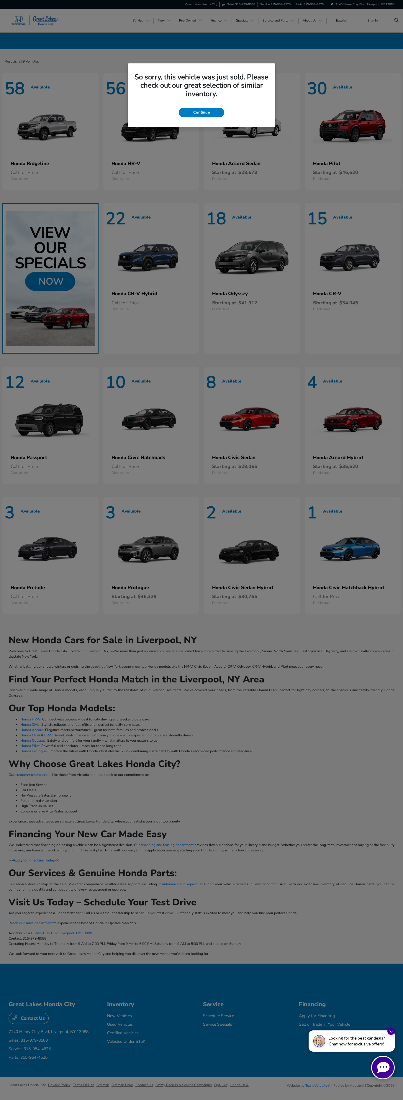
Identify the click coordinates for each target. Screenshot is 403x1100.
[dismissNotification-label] (391, 1031)
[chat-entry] (383, 1067)
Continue (201, 112)
